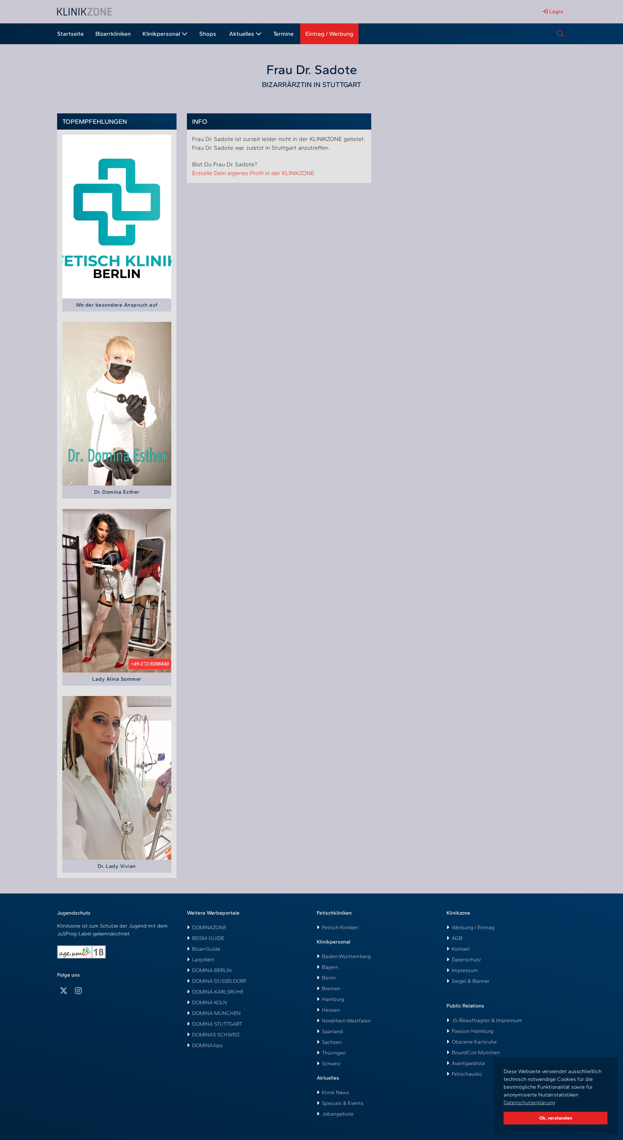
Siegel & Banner (471, 981)
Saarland (332, 1031)
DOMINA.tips (207, 1045)
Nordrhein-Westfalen (346, 1021)
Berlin (329, 978)
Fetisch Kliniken (340, 927)
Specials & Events (342, 1103)
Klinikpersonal (161, 33)
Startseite (70, 33)
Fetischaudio (467, 1074)
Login (555, 11)
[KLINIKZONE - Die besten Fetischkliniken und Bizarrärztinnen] (84, 11)
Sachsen (332, 1042)
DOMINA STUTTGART (217, 1024)
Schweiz (331, 1063)
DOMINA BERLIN (212, 970)
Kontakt (461, 949)
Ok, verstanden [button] (555, 1118)
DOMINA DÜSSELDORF (219, 981)
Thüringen (334, 1053)
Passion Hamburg (473, 1031)
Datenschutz (466, 959)
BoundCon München (476, 1052)
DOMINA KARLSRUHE (218, 992)
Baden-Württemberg (346, 956)
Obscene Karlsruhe (474, 1042)
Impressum (465, 970)
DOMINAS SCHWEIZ (216, 1035)
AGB (457, 938)
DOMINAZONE (209, 927)
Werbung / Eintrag (473, 927)
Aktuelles (241, 33)
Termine (283, 33)
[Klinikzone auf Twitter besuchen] (63, 990)
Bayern (330, 967)
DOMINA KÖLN (209, 1002)
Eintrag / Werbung (329, 33)
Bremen (331, 988)
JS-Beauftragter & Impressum (487, 1020)
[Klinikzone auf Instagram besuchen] (78, 990)
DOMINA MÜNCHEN (216, 1013)
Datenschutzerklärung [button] (529, 1102)
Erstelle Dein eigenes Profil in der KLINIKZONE (253, 173)
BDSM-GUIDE (208, 938)
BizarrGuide (206, 949)
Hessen (331, 1010)
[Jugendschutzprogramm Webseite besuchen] (81, 951)
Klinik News (335, 1092)
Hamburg (333, 999)
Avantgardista (468, 1063)
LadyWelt (203, 959)
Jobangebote (338, 1114)
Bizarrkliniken (113, 33)
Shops (207, 33)
